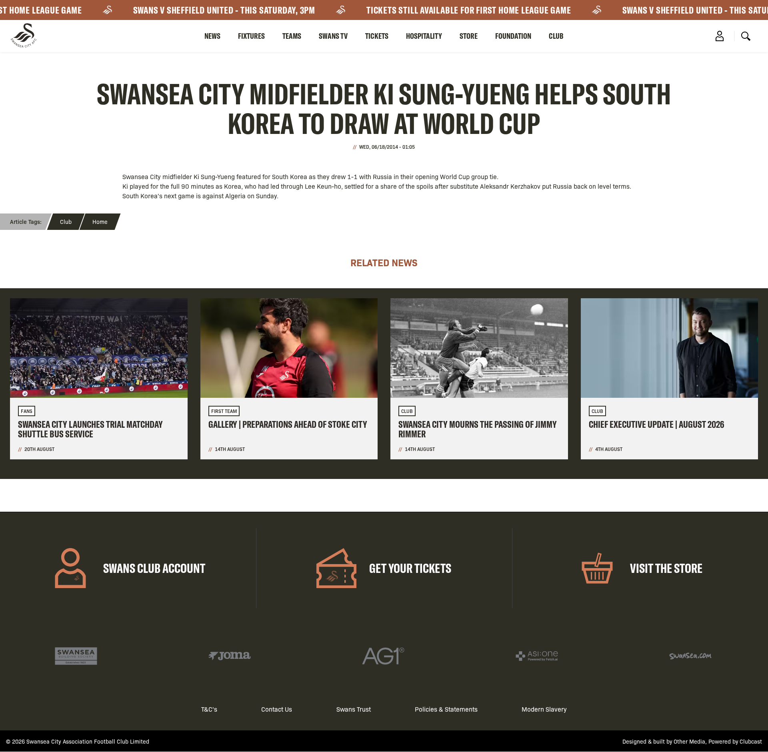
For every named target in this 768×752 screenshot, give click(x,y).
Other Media (689, 741)
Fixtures (251, 36)
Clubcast (751, 741)
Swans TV (333, 36)
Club (556, 36)
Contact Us (276, 709)
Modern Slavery (544, 709)
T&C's (209, 709)
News (212, 36)
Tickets (376, 36)
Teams (291, 36)
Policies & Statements (446, 709)
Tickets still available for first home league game (457, 10)
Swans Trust (353, 709)
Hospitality (424, 36)
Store (469, 36)
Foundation (513, 36)
